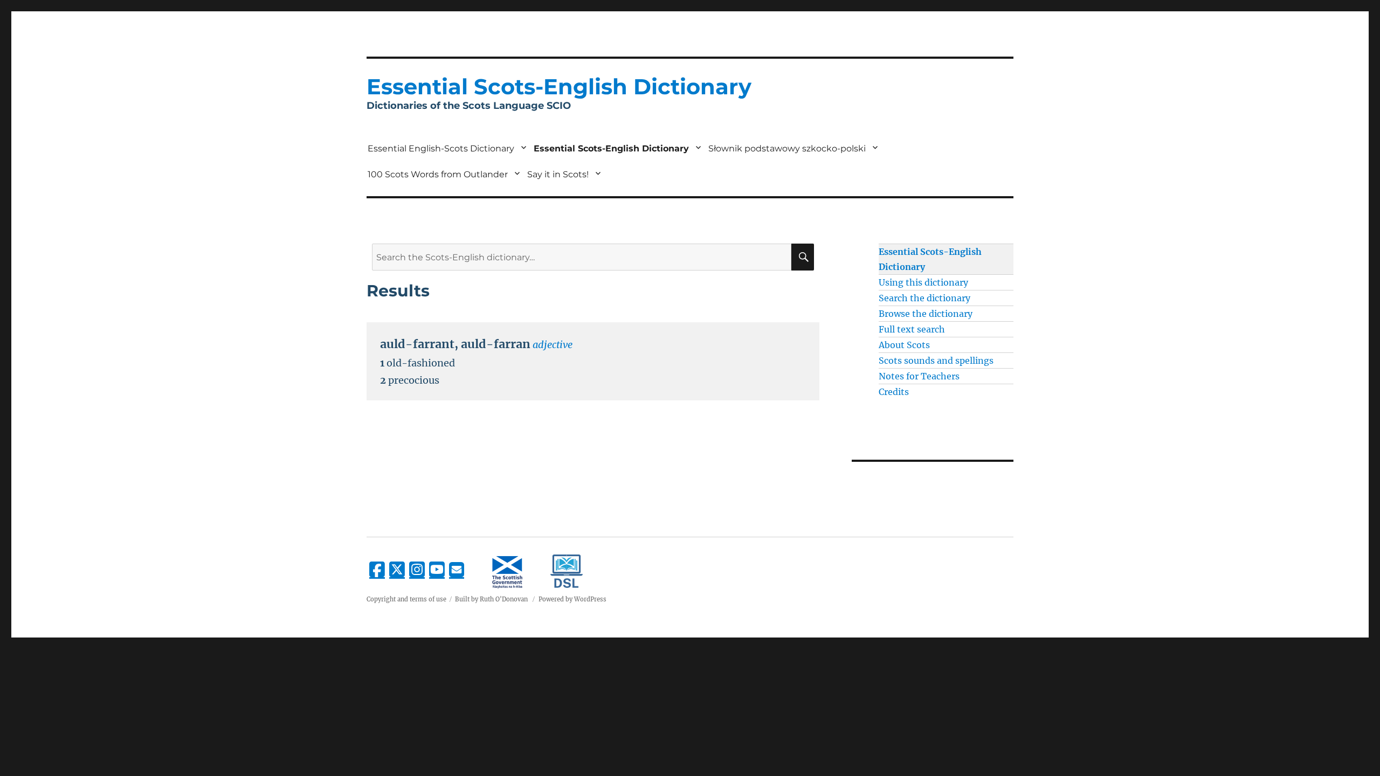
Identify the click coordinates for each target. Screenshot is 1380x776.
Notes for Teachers (919, 376)
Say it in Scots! (558, 174)
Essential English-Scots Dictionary (441, 148)
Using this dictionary (923, 282)
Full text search (912, 329)
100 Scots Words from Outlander (438, 174)
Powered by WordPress (572, 599)
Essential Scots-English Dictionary (611, 148)
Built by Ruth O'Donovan (491, 599)
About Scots (904, 345)
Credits (894, 391)
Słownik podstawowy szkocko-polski (787, 148)
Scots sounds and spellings (936, 360)
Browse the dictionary (925, 313)
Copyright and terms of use (406, 599)
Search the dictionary (924, 298)
